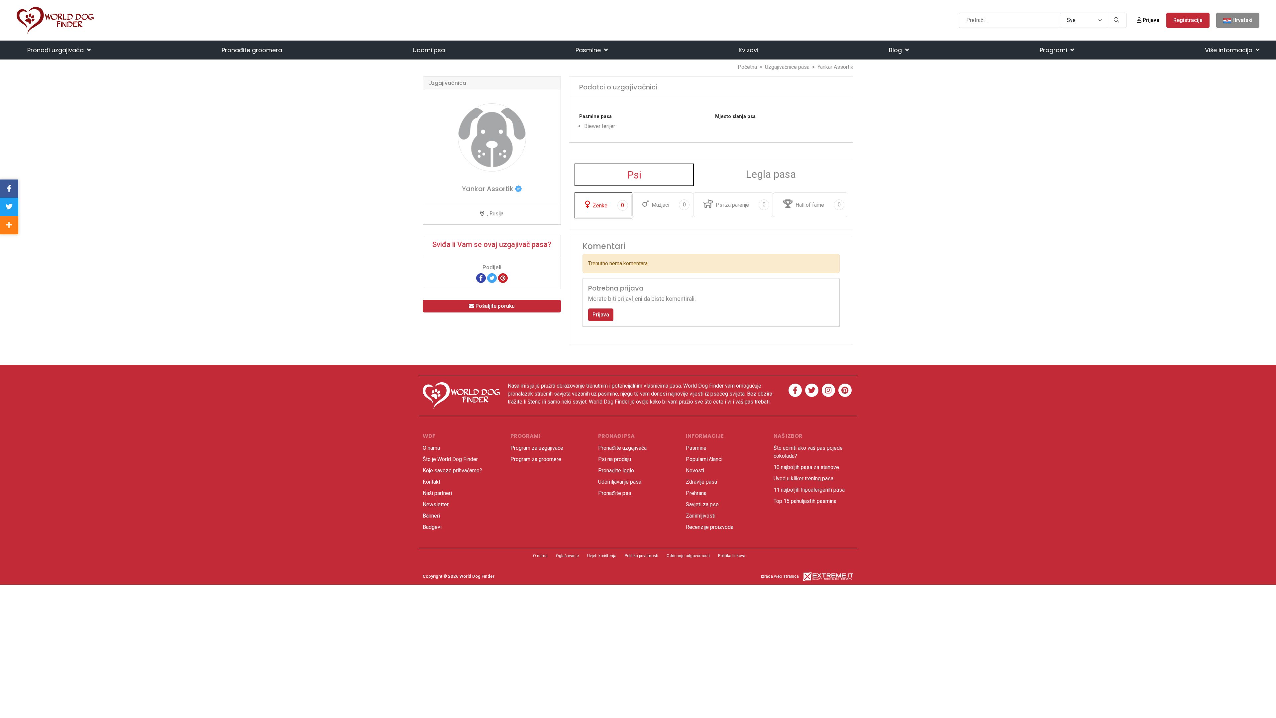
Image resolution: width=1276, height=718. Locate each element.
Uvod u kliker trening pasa (803, 478)
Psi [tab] (634, 175)
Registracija (1188, 20)
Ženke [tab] (607, 205)
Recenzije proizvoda (709, 527)
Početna (747, 67)
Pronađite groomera (252, 50)
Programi (1054, 50)
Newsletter (436, 504)
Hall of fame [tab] (817, 204)
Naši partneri (437, 493)
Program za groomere (535, 459)
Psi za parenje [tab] (740, 204)
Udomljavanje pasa (619, 482)
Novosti (695, 470)
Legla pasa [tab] (771, 174)
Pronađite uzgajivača (622, 448)
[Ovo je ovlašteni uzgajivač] (518, 188)
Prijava (1150, 20)
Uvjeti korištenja (601, 555)
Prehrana (696, 493)
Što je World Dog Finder (450, 459)
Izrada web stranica (780, 576)
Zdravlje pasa (701, 482)
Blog (896, 50)
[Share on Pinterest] (503, 278)
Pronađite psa (614, 493)
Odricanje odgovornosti (688, 555)
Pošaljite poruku (494, 306)
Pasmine (589, 50)
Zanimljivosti (700, 516)
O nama (431, 448)
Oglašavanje (567, 555)
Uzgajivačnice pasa (787, 67)
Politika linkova (731, 555)
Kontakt (431, 482)
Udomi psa (429, 50)
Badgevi (432, 527)
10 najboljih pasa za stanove (806, 467)
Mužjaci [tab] (668, 204)
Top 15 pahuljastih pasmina (805, 501)
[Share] (9, 225)
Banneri (431, 516)
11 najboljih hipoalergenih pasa (809, 490)
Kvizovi (748, 50)
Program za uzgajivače (536, 448)
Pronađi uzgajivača (56, 50)
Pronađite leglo (616, 470)
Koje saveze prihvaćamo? (452, 470)
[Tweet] (492, 278)
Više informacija (1229, 50)
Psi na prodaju (614, 459)
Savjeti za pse (702, 504)
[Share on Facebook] (481, 278)
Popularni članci (704, 459)
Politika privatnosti (641, 555)
